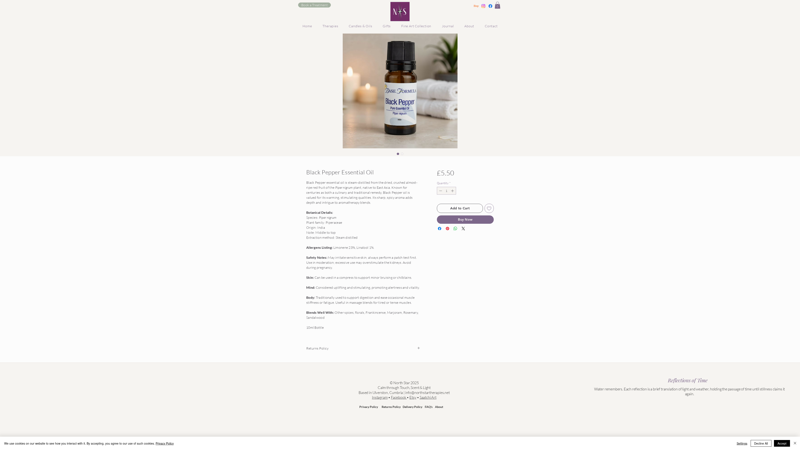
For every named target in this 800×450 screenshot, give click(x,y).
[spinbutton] (446, 190)
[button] (497, 5)
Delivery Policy (412, 407)
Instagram (380, 397)
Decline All (761, 443)
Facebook (399, 397)
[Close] (795, 443)
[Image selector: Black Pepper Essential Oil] (398, 154)
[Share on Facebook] (439, 228)
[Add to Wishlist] (489, 208)
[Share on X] (463, 228)
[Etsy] (476, 6)
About (439, 407)
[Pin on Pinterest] (447, 228)
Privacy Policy (368, 407)
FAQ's (428, 407)
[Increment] (452, 190)
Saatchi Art (428, 397)
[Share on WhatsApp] (455, 228)
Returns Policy (391, 407)
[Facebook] (490, 6)
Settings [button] (742, 443)
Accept (782, 443)
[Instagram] (483, 6)
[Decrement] (440, 190)
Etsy (412, 397)
